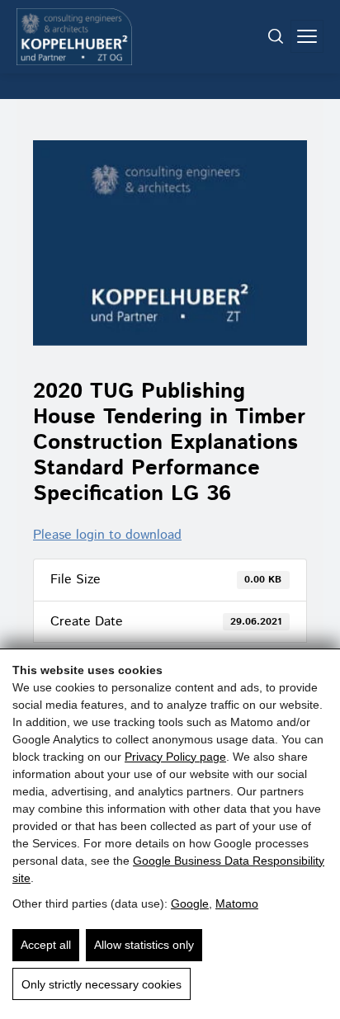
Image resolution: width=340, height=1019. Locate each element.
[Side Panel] (306, 36)
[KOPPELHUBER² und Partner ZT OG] (74, 36)
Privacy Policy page (175, 756)
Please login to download (107, 535)
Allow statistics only (144, 944)
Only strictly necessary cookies (101, 984)
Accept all (46, 944)
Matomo (236, 903)
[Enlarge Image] (170, 243)
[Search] (276, 36)
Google (190, 903)
